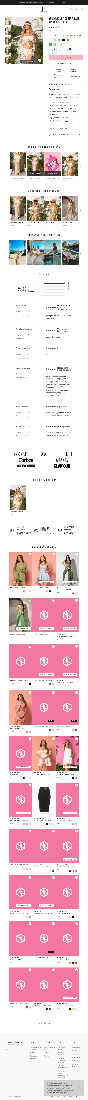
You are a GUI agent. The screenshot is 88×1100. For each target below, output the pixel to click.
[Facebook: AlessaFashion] (7, 1049)
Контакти (33, 1052)
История (74, 1050)
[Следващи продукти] (80, 211)
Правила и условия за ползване (61, 1060)
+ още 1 (61, 44)
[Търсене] (9, 9)
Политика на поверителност (63, 1066)
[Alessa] (44, 9)
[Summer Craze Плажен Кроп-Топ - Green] (50, 44)
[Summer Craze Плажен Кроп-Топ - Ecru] (8, 21)
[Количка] (82, 9)
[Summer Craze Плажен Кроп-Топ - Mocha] (68, 40)
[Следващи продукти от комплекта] (80, 167)
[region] (44, 167)
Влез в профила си (49, 1048)
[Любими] (72, 9)
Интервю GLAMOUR (75, 1065)
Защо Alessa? (76, 1054)
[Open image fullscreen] (39, 60)
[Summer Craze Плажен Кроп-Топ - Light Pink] (59, 40)
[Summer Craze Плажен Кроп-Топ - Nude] (55, 44)
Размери (55, 35)
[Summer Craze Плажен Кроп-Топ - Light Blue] (55, 40)
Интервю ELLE (76, 1061)
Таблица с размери (33, 1057)
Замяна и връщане (61, 1053)
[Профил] (77, 9)
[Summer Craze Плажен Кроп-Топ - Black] (63, 40)
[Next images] (7, 66)
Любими (46, 1052)
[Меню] (6, 9)
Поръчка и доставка (61, 1048)
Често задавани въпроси (35, 1048)
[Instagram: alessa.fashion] (11, 1049)
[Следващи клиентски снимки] (80, 252)
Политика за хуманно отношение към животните (63, 1074)
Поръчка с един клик (66, 63)
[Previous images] (7, 15)
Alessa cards (76, 1047)
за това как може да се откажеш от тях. (59, 1092)
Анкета (46, 1056)
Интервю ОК (76, 1057)
